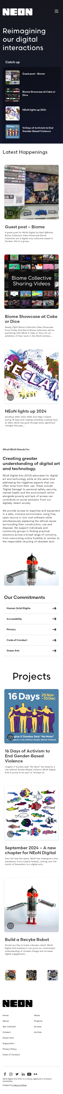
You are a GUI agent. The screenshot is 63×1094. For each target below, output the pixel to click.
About (6, 1021)
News (37, 1015)
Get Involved (9, 1026)
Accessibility (14, 618)
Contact (7, 1032)
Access (37, 1026)
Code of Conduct (17, 640)
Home (6, 1015)
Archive (38, 1032)
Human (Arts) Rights (18, 608)
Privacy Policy (9, 1049)
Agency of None (20, 1085)
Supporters (8, 1043)
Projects (31, 676)
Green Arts (13, 650)
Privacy (11, 629)
